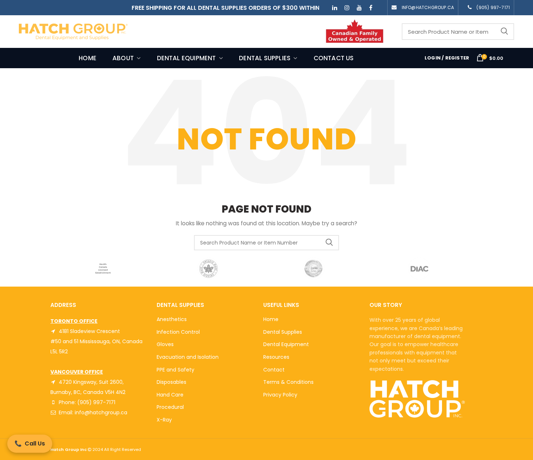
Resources (276, 357)
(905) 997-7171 (493, 7)
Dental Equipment (286, 344)
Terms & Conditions (288, 382)
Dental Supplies (282, 332)
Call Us (30, 443)
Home (270, 319)
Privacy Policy (280, 394)
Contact (274, 369)
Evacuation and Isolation (188, 357)
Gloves (165, 344)
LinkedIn (334, 8)
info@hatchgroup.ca (428, 7)
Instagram (347, 8)
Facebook (371, 8)
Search (504, 31)
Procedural (170, 407)
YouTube (359, 8)
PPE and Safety (175, 369)
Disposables (171, 382)
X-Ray (164, 419)
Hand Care (170, 394)
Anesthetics (172, 319)
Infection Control (178, 332)
